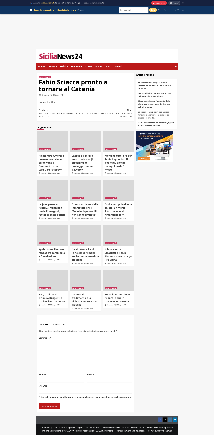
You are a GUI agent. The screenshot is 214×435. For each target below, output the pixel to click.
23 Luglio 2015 (58, 95)
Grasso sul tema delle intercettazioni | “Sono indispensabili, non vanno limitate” (85, 209)
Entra (153, 10)
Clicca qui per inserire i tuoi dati (168, 10)
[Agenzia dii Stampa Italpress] (154, 146)
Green (88, 66)
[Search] (175, 66)
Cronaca (52, 66)
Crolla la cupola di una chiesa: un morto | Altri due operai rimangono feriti (118, 209)
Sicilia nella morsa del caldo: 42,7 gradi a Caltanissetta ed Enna (156, 124)
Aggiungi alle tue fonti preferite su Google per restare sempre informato (68, 3)
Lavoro (98, 66)
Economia (76, 66)
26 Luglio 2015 (121, 263)
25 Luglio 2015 (88, 308)
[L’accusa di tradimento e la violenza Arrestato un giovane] (85, 280)
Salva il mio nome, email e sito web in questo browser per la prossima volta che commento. (86, 397)
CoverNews (153, 430)
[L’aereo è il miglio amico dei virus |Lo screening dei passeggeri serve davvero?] (85, 141)
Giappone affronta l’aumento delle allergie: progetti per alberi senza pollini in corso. (154, 104)
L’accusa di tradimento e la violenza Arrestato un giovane (85, 300)
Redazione (45, 95)
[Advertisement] (107, 31)
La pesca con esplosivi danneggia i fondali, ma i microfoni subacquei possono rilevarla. (154, 115)
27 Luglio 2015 (55, 173)
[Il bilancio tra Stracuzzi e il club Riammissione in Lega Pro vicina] (118, 235)
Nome (42, 374)
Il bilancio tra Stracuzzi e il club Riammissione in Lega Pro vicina (118, 254)
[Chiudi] (183, 3)
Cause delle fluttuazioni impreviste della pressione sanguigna (154, 94)
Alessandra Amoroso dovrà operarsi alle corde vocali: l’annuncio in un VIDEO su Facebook (51, 162)
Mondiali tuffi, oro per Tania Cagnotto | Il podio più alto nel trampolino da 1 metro (118, 162)
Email (90, 374)
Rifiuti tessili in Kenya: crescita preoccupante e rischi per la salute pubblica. (154, 85)
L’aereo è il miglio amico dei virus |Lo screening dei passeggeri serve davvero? (83, 162)
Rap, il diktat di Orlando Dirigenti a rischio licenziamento (52, 298)
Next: (109, 113)
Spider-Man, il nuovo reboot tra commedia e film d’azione (52, 253)
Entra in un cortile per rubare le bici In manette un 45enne (118, 298)
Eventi (118, 66)
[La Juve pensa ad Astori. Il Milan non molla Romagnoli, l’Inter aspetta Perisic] (52, 190)
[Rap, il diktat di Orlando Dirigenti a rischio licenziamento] (52, 280)
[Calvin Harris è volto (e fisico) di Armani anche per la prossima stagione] (85, 235)
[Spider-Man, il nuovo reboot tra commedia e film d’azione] (52, 235)
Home (41, 66)
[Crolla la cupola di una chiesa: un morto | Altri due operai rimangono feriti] (118, 190)
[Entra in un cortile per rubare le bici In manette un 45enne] (118, 280)
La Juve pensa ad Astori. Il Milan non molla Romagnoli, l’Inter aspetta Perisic (52, 209)
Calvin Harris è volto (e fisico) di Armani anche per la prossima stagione (85, 254)
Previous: (61, 113)
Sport (108, 66)
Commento (45, 337)
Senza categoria (44, 77)
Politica (64, 66)
